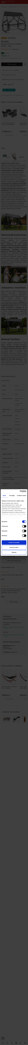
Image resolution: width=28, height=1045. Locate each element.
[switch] (24, 526)
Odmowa (14, 552)
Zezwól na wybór (14, 547)
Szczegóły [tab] (12, 495)
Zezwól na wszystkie (14, 542)
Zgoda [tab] (4, 495)
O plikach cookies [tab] (21, 495)
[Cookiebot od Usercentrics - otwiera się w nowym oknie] (20, 491)
